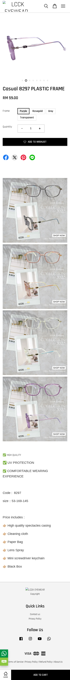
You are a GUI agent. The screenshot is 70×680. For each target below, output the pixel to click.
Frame (6, 111)
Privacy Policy (35, 618)
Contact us (35, 614)
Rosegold (37, 111)
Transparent (27, 117)
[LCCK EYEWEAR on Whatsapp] (49, 640)
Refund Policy (45, 661)
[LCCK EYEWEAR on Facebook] (21, 640)
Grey (50, 111)
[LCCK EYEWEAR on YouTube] (39, 640)
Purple (23, 111)
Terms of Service (15, 661)
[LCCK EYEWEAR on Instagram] (30, 640)
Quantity (7, 126)
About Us (58, 661)
